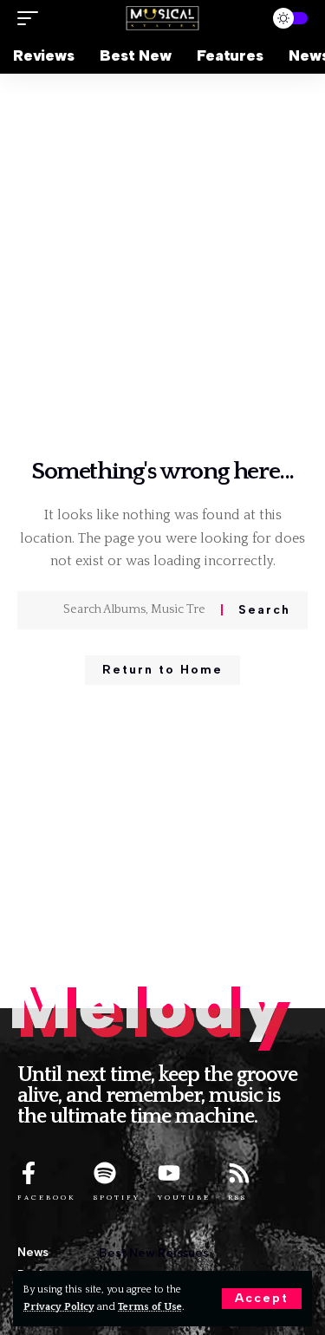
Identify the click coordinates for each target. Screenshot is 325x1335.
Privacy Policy (58, 1306)
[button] (262, 1298)
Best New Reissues (153, 1253)
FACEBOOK (46, 1197)
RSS (237, 1197)
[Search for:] (135, 610)
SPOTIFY (117, 1197)
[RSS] (239, 1173)
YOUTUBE (184, 1197)
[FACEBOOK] (28, 1173)
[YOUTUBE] (169, 1173)
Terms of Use (150, 1306)
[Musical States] (163, 18)
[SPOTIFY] (105, 1173)
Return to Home (162, 669)
